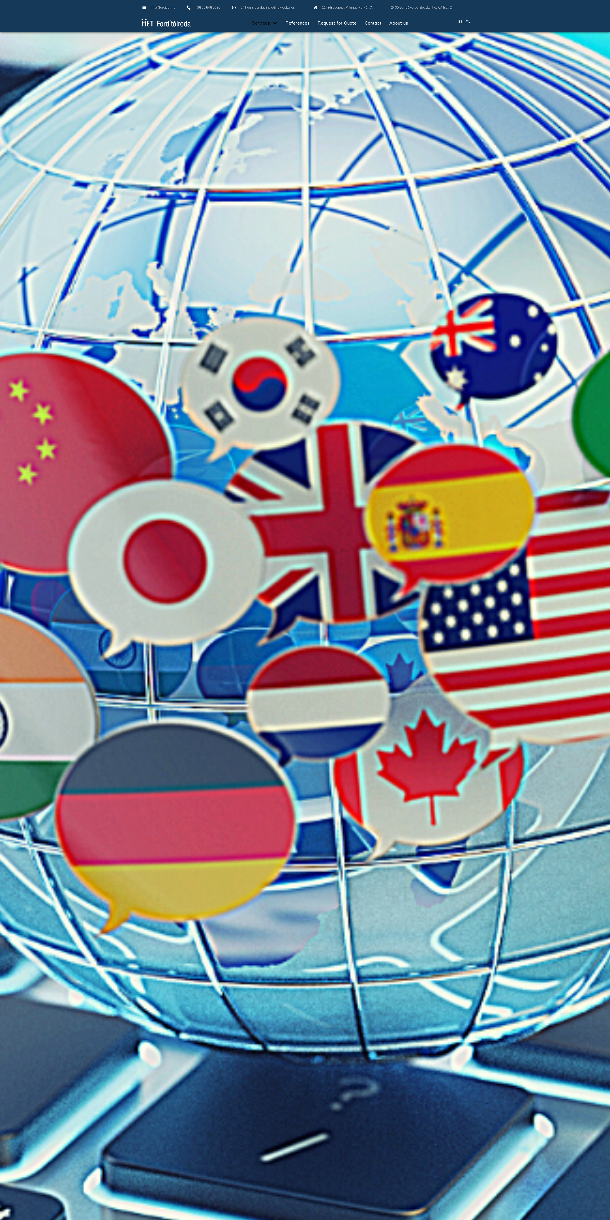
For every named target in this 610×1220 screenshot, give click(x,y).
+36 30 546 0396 (207, 7)
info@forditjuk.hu (163, 7)
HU (459, 21)
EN (468, 21)
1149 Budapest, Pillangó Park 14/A (347, 7)
